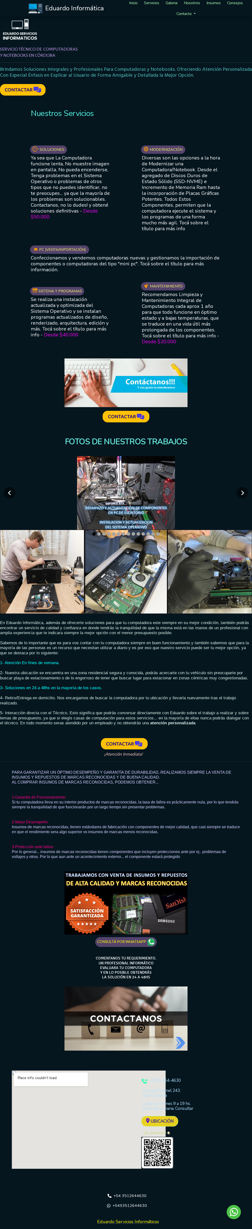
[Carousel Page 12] (148, 534)
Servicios (151, 3)
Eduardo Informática (74, 8)
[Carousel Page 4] (108, 534)
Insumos (213, 3)
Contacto (184, 13)
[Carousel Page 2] (99, 534)
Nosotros (192, 3)
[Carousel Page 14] (158, 534)
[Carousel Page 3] (104, 534)
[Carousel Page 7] (123, 534)
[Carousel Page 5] (113, 534)
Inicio (133, 3)
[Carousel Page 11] (143, 534)
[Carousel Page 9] (133, 534)
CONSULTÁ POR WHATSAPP (122, 941)
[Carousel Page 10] (138, 534)
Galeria (171, 3)
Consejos (235, 3)
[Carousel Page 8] (128, 534)
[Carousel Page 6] (118, 534)
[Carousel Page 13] (153, 534)
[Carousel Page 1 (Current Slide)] (94, 534)
